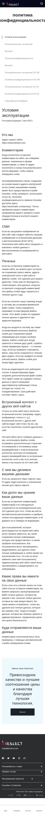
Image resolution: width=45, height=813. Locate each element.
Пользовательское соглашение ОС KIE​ (22, 73)
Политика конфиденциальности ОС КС (22, 94)
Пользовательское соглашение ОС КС (22, 87)
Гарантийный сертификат (16, 101)
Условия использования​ (15, 37)
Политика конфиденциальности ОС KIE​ (22, 80)
